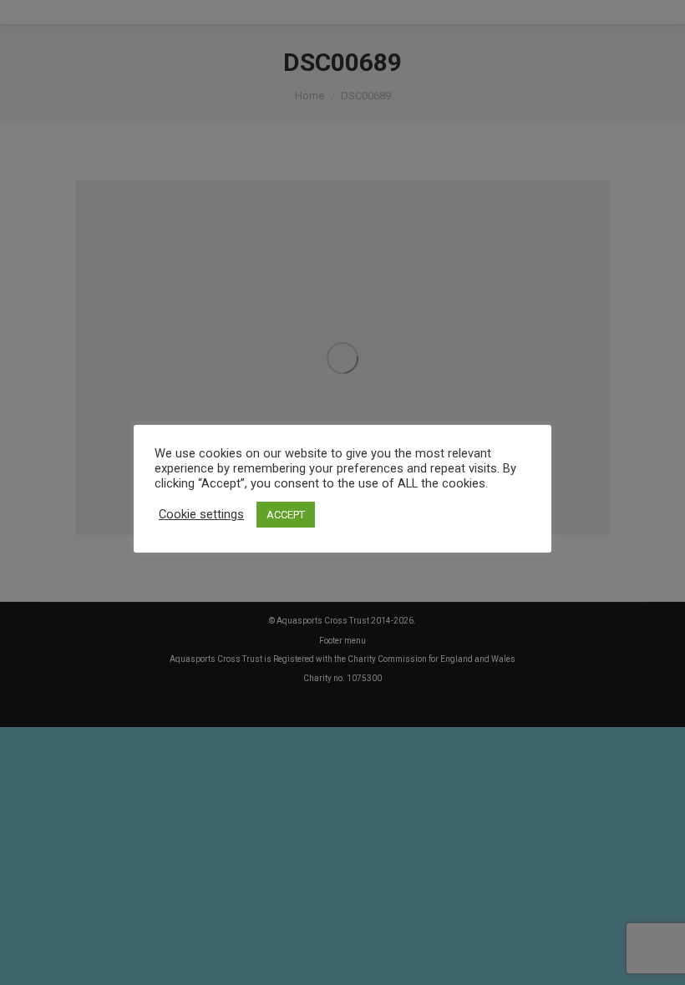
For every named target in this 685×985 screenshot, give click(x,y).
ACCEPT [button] (285, 514)
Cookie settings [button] (201, 514)
